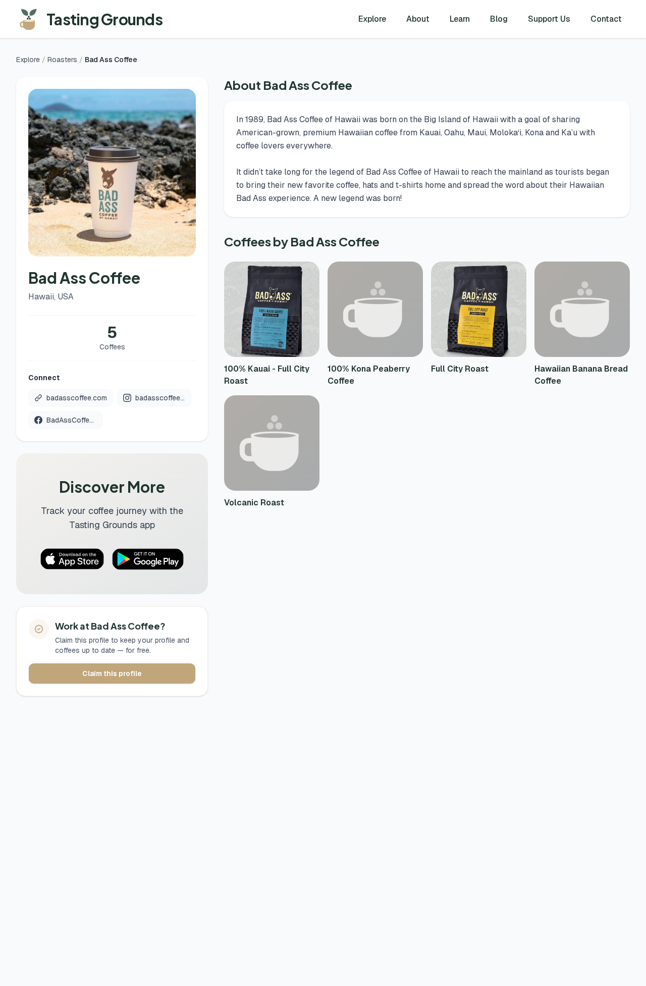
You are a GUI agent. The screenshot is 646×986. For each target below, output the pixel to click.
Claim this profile (112, 673)
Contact (606, 19)
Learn (460, 19)
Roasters (62, 59)
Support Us (549, 19)
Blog (499, 19)
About (417, 19)
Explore (372, 19)
